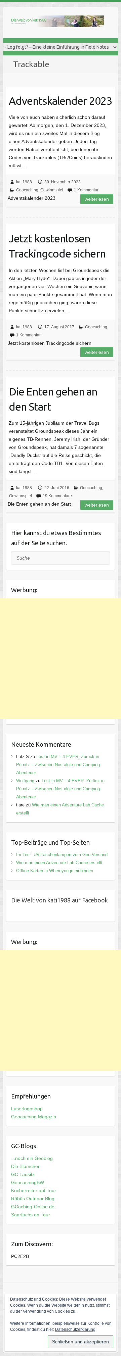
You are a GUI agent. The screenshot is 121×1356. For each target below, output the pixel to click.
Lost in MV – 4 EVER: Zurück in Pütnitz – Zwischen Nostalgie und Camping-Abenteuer (58, 764)
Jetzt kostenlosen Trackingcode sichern (57, 246)
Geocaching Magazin (33, 1116)
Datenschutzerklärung (75, 1329)
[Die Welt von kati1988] (57, 22)
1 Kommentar (86, 190)
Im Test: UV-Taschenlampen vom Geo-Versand (62, 854)
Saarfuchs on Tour (30, 1214)
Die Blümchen (26, 1166)
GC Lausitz (23, 1174)
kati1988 (24, 182)
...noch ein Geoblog (32, 1158)
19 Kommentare (57, 496)
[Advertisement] (60, 658)
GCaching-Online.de (32, 1206)
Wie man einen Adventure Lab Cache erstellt (59, 862)
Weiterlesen (97, 199)
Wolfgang (25, 780)
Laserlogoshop (27, 1108)
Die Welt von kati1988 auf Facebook (59, 900)
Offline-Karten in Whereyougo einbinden (54, 870)
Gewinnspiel (51, 190)
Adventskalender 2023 (60, 101)
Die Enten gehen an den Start (53, 399)
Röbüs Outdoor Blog (32, 1198)
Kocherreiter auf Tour (33, 1190)
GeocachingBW (27, 1182)
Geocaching (27, 190)
